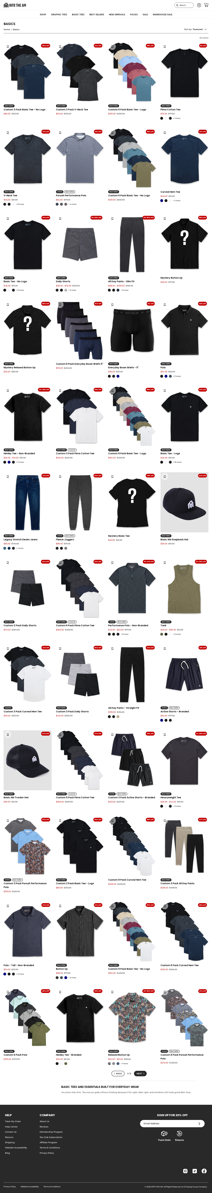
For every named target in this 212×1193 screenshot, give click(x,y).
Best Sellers (96, 14)
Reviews (44, 1126)
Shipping (10, 1142)
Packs (134, 14)
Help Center (11, 1126)
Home (7, 29)
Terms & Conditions (50, 1147)
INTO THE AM (157, 1187)
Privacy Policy (47, 1153)
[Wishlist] (7, 46)
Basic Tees (78, 14)
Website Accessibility (16, 1147)
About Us (44, 1121)
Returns (9, 1137)
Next (139, 1073)
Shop (43, 14)
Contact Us (10, 1132)
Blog (7, 1153)
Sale (145, 14)
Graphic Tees (59, 14)
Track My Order (13, 1121)
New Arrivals (117, 14)
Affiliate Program (48, 1142)
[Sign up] (199, 1123)
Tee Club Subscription (51, 1137)
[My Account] (198, 5)
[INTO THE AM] (15, 5)
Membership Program (51, 1132)
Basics (16, 29)
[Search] (177, 5)
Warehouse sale (162, 14)
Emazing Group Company (195, 1187)
